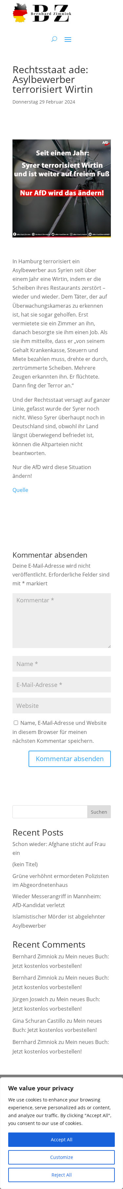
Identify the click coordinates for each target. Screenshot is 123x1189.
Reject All (61, 1175)
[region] (61, 1133)
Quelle (20, 490)
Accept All (61, 1139)
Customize (61, 1157)
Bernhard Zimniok (34, 956)
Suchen (99, 812)
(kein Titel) (25, 864)
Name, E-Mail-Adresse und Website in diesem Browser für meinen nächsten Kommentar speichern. (59, 731)
